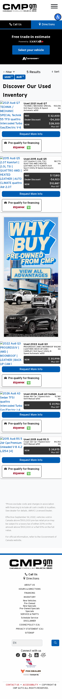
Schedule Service (29, 618)
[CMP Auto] (20, 7)
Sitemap (29, 633)
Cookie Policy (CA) (29, 625)
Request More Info (31, 134)
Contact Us (12, 685)
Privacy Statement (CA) (29, 629)
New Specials (29, 606)
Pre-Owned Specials (30, 608)
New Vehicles (29, 601)
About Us (29, 585)
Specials (29, 611)
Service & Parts (29, 614)
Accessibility (30, 685)
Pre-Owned (29, 603)
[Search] (55, 643)
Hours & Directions (30, 589)
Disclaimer (30, 621)
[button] (57, 17)
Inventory (30, 597)
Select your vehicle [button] (31, 50)
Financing (29, 593)
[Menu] (54, 7)
